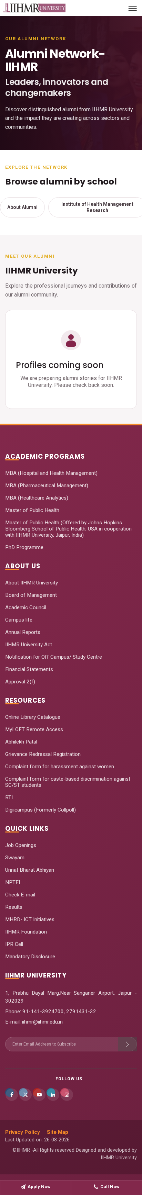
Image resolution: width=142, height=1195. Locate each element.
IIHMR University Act (28, 644)
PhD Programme (24, 547)
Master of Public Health (32, 510)
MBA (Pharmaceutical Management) (46, 485)
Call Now (110, 1186)
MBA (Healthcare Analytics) (36, 498)
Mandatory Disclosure (30, 956)
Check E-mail (20, 895)
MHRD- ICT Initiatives (29, 919)
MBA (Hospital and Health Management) (51, 473)
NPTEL (13, 882)
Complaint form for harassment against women (59, 766)
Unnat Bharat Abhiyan (29, 870)
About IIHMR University (31, 583)
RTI (9, 797)
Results (13, 907)
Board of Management (31, 595)
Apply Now (39, 1186)
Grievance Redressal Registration (43, 754)
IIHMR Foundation (26, 932)
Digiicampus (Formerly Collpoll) (40, 810)
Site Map (57, 1132)
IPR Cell (14, 944)
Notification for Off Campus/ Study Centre (53, 657)
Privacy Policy (22, 1132)
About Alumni (22, 207)
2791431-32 (81, 1011)
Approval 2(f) (20, 682)
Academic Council (25, 607)
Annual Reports (22, 632)
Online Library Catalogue (32, 717)
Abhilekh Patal (21, 742)
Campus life (18, 620)
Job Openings (20, 845)
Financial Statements (29, 669)
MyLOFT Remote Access (34, 729)
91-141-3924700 (42, 1011)
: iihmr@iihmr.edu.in (41, 1022)
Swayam (14, 858)
